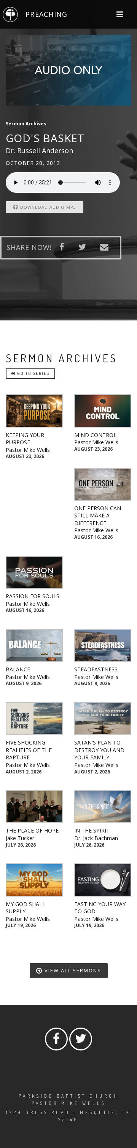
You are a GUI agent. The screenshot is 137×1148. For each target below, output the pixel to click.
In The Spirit (92, 830)
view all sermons (72, 970)
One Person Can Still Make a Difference (97, 515)
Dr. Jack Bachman (96, 838)
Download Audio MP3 (47, 207)
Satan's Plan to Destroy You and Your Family (99, 750)
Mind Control (95, 435)
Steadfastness (96, 669)
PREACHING (46, 14)
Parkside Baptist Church (69, 1096)
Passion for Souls (32, 596)
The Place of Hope (32, 830)
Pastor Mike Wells (28, 449)
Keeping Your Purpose (25, 438)
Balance (18, 669)
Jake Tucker (20, 838)
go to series (32, 373)
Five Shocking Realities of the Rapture (29, 750)
